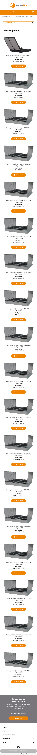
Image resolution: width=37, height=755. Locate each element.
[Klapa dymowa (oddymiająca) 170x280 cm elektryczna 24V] (18, 479)
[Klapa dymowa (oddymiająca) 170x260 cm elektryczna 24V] (18, 443)
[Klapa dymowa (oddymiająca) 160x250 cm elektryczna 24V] (18, 153)
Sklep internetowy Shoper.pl (18, 753)
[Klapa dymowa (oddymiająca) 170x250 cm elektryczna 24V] (18, 406)
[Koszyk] (32, 12)
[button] (5, 12)
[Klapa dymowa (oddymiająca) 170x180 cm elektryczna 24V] (18, 298)
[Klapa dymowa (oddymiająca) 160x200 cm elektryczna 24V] (18, 117)
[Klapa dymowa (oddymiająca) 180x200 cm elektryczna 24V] (18, 587)
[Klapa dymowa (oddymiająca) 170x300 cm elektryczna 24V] (18, 515)
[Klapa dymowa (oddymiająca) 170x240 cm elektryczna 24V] (18, 370)
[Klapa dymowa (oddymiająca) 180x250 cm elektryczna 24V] (18, 660)
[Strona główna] (18, 5)
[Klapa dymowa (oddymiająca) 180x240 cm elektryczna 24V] (18, 624)
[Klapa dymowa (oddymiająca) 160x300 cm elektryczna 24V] (18, 226)
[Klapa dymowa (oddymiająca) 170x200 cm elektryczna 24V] (18, 334)
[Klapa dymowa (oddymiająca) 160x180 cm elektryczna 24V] (18, 81)
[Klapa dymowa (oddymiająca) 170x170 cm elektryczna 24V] (18, 262)
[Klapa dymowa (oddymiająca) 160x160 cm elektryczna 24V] (18, 44)
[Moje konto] (23, 12)
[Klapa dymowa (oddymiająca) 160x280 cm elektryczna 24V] (18, 189)
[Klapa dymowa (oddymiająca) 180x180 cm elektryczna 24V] (18, 551)
